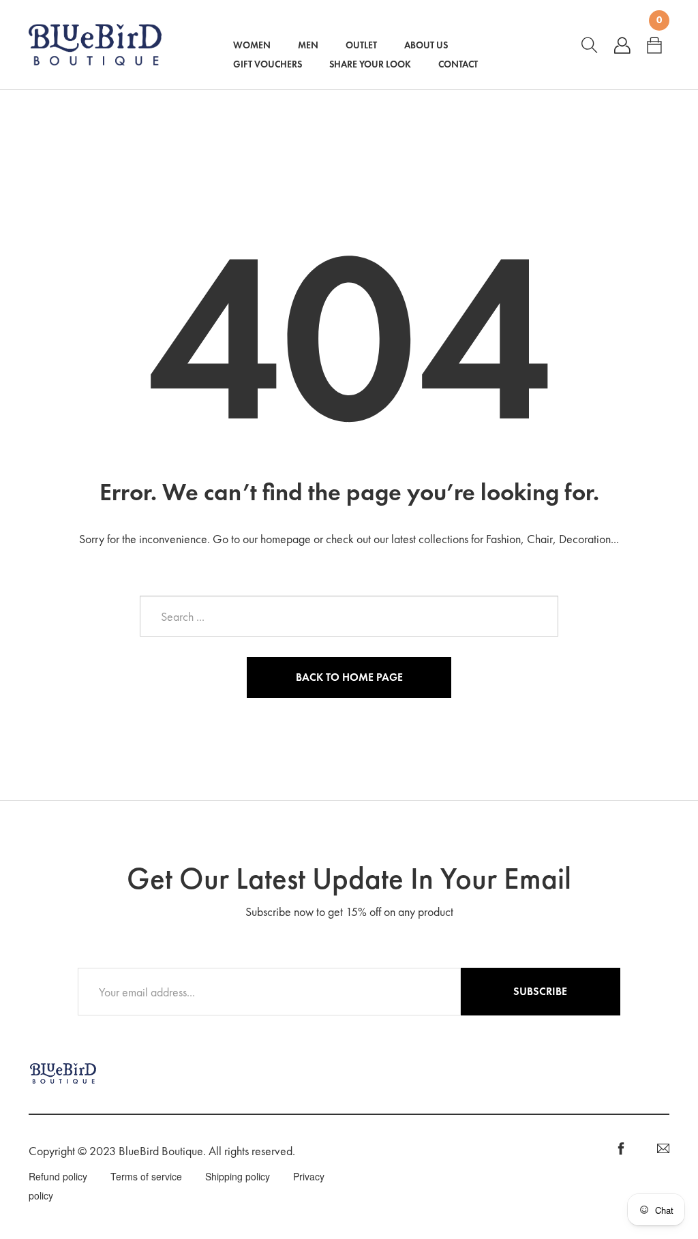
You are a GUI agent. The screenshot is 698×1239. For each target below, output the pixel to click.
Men (308, 45)
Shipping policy (237, 1176)
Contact (458, 64)
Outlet (361, 45)
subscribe (540, 991)
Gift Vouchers (267, 64)
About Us (426, 45)
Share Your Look (370, 64)
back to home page (349, 677)
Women (252, 45)
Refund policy (58, 1176)
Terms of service (146, 1176)
